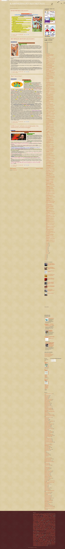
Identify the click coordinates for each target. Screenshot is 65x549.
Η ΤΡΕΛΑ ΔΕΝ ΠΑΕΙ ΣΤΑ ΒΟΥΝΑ (48, 440)
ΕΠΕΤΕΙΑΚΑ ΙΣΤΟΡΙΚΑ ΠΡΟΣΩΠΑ (48, 432)
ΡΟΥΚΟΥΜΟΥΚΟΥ (14, 35)
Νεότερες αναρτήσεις (13, 168)
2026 (46, 43)
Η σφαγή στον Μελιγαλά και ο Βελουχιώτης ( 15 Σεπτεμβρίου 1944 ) (51, 279)
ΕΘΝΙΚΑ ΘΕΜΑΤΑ (51, 521)
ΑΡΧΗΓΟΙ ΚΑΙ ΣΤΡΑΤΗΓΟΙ (51, 293)
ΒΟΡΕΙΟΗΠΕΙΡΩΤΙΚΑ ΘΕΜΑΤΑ (36, 517)
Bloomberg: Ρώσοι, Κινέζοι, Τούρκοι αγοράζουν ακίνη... (50, 142)
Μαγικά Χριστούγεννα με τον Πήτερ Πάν (50, 241)
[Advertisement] (48, 301)
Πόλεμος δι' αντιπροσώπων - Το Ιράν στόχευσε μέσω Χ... (50, 215)
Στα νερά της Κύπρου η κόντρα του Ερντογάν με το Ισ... (49, 195)
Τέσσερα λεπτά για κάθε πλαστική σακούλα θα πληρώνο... (49, 139)
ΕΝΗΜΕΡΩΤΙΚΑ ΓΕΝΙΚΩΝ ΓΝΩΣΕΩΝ (38, 523)
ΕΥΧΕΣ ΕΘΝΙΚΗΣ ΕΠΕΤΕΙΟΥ (48, 438)
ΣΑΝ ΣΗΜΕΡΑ (44, 537)
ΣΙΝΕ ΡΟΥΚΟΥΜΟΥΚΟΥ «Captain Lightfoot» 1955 (49, 145)
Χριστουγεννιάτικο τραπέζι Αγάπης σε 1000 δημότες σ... (50, 220)
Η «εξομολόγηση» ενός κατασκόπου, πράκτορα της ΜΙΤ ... (50, 229)
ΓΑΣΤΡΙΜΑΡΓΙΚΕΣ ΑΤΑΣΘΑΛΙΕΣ (45, 517)
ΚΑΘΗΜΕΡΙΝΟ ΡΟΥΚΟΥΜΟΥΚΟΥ (27, 3)
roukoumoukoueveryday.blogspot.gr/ (48, 355)
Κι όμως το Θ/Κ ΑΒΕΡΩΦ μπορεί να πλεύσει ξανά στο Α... (50, 162)
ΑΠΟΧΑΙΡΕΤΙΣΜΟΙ (47, 401)
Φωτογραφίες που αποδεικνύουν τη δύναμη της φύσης (49, 94)
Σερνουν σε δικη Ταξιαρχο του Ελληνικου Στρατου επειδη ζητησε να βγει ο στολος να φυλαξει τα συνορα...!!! (51, 264)
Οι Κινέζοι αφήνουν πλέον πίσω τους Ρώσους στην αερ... (50, 157)
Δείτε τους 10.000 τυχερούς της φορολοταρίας (49, 198)
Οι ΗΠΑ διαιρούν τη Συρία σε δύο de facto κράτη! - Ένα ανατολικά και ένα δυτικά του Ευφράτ (24, 126)
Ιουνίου (47, 248)
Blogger (36, 547)
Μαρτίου (47, 251)
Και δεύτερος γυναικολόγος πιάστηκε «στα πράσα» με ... (50, 126)
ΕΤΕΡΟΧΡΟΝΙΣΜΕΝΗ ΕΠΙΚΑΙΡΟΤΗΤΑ (49, 435)
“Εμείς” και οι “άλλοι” (16, 76)
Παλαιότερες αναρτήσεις (39, 168)
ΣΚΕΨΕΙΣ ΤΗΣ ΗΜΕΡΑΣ (15, 72)
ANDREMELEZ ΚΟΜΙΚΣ (46, 363)
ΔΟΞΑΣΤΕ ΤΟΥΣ (46, 420)
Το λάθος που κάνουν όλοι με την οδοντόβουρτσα (51, 318)
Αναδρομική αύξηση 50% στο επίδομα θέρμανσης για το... (50, 115)
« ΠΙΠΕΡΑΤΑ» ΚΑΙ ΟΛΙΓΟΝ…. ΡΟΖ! (49, 393)
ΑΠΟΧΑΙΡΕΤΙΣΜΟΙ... (47, 402)
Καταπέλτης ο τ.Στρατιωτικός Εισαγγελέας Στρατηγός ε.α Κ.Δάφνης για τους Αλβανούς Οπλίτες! (51, 283)
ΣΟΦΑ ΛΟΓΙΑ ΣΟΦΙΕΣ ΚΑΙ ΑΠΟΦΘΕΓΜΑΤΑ (44, 540)
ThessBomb (46, 317)
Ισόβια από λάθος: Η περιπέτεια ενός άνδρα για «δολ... (50, 136)
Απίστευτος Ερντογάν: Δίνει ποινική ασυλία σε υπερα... (50, 154)
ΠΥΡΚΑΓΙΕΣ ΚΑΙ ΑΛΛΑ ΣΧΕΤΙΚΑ (49, 536)
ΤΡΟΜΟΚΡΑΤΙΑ (46, 503)
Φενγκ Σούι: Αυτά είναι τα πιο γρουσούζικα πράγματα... (49, 204)
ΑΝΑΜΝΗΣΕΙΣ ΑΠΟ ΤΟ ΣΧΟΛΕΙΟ (48, 399)
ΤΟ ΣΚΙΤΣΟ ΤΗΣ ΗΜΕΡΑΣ (51, 542)
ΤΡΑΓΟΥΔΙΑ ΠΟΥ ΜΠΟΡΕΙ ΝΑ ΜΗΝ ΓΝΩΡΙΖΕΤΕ (44, 543)
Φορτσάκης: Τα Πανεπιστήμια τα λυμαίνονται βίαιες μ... (49, 173)
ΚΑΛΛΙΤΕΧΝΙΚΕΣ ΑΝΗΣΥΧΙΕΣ (48, 449)
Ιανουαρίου (47, 253)
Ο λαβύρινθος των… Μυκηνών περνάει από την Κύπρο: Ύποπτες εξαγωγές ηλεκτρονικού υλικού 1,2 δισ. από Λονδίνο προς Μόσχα (51, 345)
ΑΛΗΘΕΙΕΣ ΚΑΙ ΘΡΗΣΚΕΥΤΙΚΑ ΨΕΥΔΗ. (50, 201)
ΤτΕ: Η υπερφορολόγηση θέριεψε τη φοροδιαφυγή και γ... (50, 140)
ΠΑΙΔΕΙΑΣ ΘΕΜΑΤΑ (41, 534)
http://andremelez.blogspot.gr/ (48, 353)
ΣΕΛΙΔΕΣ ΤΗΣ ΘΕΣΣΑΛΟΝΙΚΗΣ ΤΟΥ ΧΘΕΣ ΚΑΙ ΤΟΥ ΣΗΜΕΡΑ (46, 538)
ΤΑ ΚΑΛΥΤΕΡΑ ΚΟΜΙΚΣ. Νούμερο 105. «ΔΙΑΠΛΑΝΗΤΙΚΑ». (50, 165)
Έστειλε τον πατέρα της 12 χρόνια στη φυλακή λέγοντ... (50, 237)
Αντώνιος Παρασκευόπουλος (48, 330)
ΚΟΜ (45, 451)
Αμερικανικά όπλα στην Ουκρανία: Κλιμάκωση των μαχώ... (49, 183)
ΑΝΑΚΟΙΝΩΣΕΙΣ (46, 397)
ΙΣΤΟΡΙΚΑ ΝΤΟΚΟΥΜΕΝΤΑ (48, 447)
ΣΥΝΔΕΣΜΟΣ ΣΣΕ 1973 (46, 370)
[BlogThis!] (26, 34)
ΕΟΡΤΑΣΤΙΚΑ (46, 429)
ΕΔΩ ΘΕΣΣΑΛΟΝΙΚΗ (42, 521)
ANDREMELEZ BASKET (46, 380)
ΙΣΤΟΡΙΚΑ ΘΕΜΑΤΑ (47, 446)
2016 (46, 254)
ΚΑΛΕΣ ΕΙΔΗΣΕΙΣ (47, 448)
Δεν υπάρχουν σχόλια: (20, 34)
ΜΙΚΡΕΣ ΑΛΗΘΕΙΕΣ (47, 464)
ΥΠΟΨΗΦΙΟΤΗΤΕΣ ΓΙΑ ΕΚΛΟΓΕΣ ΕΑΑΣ (49, 506)
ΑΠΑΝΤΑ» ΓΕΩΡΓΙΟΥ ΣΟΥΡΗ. (48, 400)
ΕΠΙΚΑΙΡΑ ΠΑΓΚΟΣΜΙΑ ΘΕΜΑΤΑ (48, 434)
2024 (46, 45)
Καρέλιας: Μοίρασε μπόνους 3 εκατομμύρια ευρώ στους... (49, 65)
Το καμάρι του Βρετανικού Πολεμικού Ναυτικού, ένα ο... (50, 189)
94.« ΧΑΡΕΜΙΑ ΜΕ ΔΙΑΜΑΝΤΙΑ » (49, 76)
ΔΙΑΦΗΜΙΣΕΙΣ (46, 418)
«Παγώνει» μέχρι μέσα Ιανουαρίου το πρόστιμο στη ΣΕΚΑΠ (50, 70)
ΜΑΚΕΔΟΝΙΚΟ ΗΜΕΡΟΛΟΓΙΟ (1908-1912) (38, 532)
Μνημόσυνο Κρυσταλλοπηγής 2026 (51, 338)
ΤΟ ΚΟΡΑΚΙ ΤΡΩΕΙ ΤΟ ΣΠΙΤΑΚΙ (49, 187)
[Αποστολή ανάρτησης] (24, 34)
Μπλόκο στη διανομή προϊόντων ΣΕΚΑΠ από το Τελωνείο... (50, 170)
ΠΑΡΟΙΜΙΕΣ (47, 534)
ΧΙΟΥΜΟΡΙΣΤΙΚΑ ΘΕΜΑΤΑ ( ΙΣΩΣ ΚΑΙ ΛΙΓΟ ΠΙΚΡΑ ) (39, 545)
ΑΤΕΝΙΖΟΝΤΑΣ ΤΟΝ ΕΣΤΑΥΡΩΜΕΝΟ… (51, 331)
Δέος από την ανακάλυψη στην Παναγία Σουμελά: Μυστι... (50, 160)
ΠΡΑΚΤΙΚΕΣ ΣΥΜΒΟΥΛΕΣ (47, 475)
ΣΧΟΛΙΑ (45, 494)
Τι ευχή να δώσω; (48, 81)
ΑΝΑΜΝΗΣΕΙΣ (46, 398)
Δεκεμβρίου (47, 53)
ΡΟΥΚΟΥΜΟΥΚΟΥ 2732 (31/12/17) (19, 10)
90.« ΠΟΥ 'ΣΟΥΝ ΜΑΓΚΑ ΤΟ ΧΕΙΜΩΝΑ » (50, 176)
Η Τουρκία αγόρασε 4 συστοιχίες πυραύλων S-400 (49, 137)
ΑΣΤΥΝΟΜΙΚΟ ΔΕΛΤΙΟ (36, 516)
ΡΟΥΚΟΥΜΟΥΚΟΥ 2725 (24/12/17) (50, 234)
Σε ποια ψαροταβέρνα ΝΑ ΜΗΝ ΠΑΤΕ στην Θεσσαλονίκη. (51, 275)
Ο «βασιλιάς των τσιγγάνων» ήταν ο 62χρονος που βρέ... (50, 124)
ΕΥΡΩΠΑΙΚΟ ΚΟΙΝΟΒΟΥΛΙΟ (48, 436)
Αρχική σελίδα (26, 168)
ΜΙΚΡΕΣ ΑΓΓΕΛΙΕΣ (47, 463)
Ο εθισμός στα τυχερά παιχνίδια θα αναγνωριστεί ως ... (49, 97)
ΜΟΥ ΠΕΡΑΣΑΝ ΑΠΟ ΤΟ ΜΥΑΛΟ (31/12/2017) (22, 39)
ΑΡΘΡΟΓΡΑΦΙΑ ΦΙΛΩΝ (15, 122)
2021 (46, 48)
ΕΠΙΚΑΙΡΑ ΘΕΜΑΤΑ (47, 433)
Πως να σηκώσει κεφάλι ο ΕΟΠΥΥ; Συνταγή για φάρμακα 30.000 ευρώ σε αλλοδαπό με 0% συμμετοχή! (51, 268)
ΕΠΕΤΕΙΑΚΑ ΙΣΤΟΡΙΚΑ (47, 430)
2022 (46, 47)
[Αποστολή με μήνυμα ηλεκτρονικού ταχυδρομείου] (25, 34)
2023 (46, 46)
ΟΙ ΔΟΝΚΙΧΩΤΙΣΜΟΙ (47, 533)
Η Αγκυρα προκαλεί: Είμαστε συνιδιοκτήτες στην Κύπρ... (49, 67)
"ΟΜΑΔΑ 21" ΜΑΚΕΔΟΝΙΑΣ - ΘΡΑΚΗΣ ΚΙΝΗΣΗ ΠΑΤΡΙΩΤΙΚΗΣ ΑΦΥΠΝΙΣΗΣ (49, 343)
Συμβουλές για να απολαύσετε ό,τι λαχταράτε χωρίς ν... (49, 210)
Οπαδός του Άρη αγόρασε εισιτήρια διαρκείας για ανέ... (49, 101)
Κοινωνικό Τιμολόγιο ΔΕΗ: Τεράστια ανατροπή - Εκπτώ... (50, 112)
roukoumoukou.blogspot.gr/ (47, 356)
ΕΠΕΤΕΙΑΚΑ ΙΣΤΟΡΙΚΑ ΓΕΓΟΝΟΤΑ (48, 431)
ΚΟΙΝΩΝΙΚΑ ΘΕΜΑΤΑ (47, 450)
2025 (46, 44)
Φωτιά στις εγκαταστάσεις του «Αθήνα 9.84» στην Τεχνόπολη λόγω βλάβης (49, 325)
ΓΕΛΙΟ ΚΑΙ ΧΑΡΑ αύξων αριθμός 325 (50, 66)
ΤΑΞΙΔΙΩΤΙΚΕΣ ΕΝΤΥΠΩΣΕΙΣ (36, 542)
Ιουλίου (47, 247)
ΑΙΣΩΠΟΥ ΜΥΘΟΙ (47, 396)
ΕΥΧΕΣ (45, 437)
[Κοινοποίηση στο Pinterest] (28, 34)
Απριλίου (47, 250)
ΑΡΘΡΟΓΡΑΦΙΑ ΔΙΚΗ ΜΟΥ (48, 403)
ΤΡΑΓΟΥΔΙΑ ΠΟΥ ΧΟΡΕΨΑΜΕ (48, 502)
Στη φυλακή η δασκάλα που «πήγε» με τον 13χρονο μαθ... (50, 190)
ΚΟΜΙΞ (45, 452)
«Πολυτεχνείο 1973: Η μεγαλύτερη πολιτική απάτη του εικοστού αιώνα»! (51, 290)
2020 (46, 49)
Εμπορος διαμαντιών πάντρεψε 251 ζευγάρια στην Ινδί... (50, 167)
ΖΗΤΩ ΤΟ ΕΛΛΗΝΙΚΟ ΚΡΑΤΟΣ (48, 439)
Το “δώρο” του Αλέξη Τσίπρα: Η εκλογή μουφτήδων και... (50, 175)
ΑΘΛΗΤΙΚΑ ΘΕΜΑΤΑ (47, 395)
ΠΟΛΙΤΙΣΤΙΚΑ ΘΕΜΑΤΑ (47, 474)
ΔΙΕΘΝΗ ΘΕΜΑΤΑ (47, 419)
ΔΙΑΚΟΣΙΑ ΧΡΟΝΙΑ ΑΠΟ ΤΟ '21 (48, 417)
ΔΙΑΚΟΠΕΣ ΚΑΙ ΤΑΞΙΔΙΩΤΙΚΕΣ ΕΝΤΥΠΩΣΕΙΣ (38, 519)
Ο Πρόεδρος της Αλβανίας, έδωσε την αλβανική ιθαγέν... (50, 200)
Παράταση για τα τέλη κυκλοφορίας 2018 (50, 72)
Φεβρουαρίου (47, 252)
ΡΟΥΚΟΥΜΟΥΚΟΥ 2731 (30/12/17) (50, 77)
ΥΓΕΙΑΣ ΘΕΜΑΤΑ (46, 504)
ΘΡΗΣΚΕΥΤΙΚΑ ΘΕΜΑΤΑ (36, 527)
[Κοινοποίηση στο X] (27, 34)
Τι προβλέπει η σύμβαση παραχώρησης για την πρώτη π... (50, 84)
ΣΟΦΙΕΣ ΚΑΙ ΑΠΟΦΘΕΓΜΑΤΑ (48, 492)
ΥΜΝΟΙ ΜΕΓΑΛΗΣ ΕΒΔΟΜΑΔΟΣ (48, 505)
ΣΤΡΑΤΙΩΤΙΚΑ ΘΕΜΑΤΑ (47, 493)
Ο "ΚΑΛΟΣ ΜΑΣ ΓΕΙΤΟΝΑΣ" (48, 465)
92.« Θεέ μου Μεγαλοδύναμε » (49, 119)
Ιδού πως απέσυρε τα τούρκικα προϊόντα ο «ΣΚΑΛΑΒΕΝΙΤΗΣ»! (51, 286)
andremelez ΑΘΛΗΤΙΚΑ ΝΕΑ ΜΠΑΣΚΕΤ (49, 354)
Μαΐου (46, 249)
